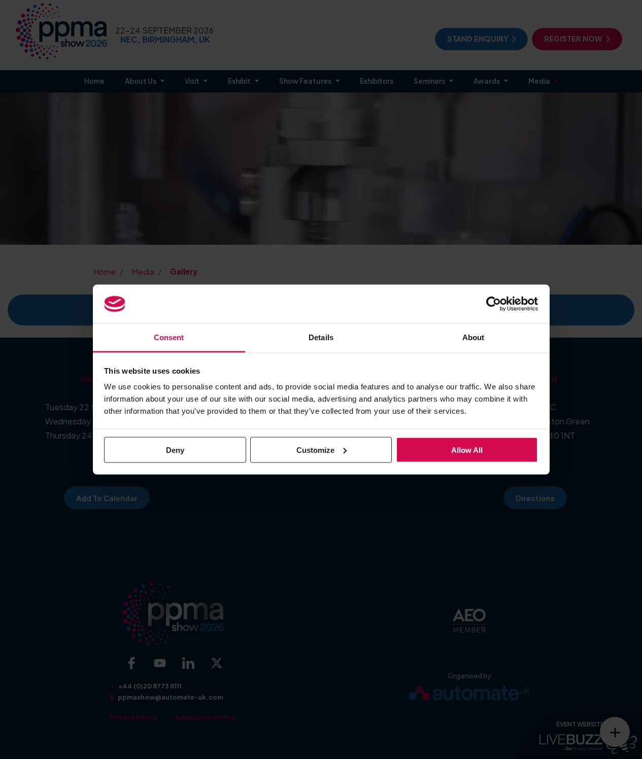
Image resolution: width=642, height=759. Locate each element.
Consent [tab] (169, 337)
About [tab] (473, 337)
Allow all (467, 449)
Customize (315, 449)
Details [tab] (321, 337)
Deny (175, 449)
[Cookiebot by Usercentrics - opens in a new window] (493, 303)
